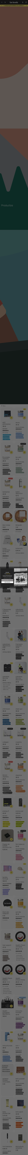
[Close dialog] (26, 569)
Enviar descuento (7, 582)
